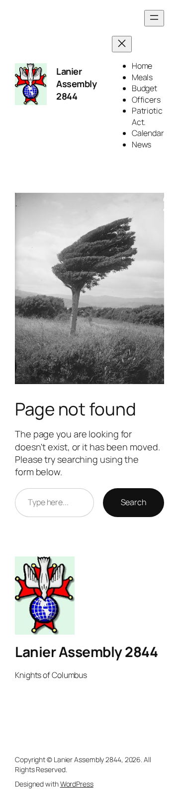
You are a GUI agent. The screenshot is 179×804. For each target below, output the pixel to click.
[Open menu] (154, 18)
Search (133, 502)
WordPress (76, 784)
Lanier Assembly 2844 (76, 84)
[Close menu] (122, 44)
